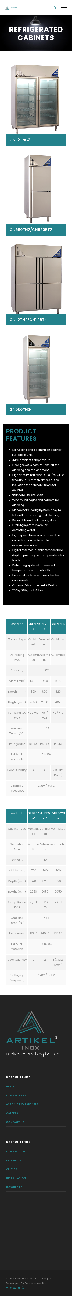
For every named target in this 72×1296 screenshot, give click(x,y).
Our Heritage (16, 1095)
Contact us (15, 1122)
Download (14, 1187)
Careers (12, 1113)
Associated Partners (22, 1104)
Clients (11, 1169)
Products (13, 1160)
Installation (16, 1178)
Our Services (16, 1151)
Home (10, 1086)
